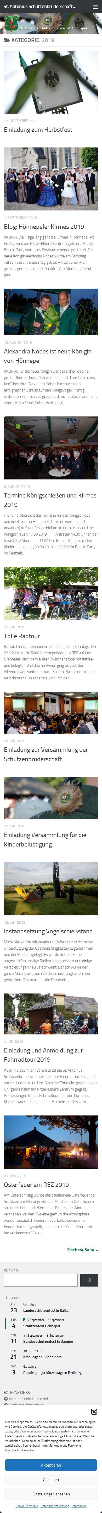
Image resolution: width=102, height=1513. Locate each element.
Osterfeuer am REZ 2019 (36, 1184)
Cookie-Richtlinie (27, 1506)
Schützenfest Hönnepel (41, 1326)
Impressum (79, 1506)
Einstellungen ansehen (51, 1494)
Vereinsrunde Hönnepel (28, 1398)
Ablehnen (51, 1479)
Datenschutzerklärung (55, 1506)
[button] (94, 1411)
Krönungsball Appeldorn (42, 1357)
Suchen (11, 1270)
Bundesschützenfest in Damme (48, 1341)
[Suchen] (89, 1280)
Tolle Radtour (22, 636)
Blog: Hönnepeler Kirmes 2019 (44, 226)
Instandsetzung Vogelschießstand (48, 931)
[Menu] (95, 6)
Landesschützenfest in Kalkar (46, 1310)
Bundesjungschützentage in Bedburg (52, 1373)
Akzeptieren (51, 1465)
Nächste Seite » (82, 1250)
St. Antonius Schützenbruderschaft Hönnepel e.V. (40, 6)
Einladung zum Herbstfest (38, 129)
